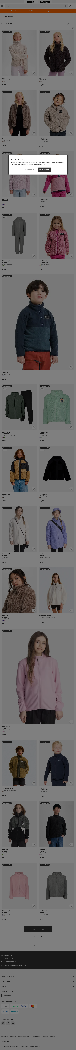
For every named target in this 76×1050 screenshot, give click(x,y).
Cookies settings (30, 169)
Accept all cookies (44, 169)
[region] (38, 165)
